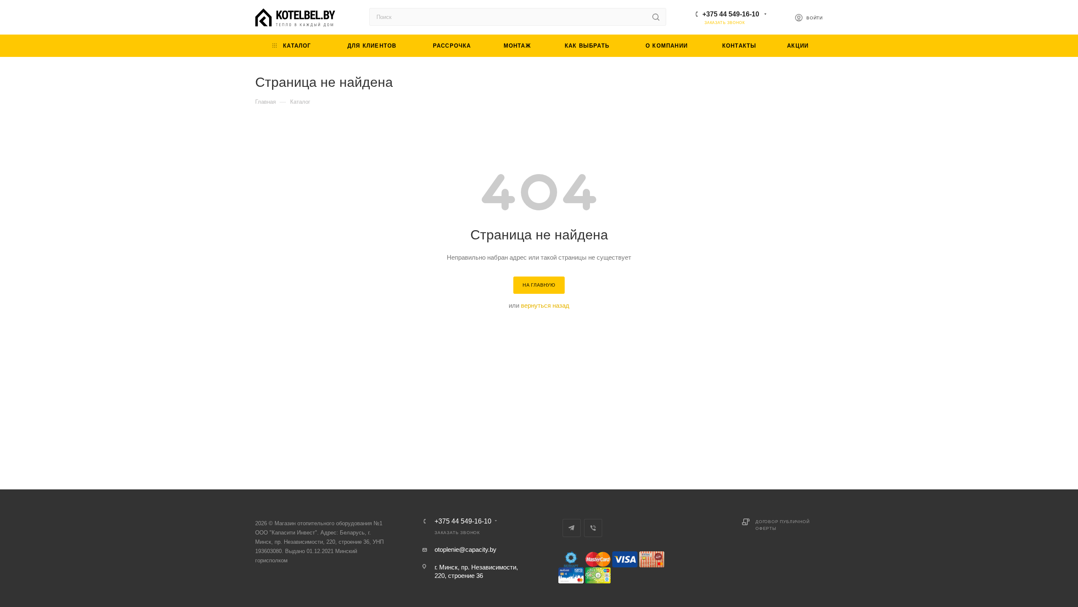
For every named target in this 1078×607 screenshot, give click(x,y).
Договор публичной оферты (782, 525)
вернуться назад (545, 305)
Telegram (572, 528)
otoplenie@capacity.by (465, 549)
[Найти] (656, 17)
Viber (593, 528)
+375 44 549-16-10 (730, 14)
